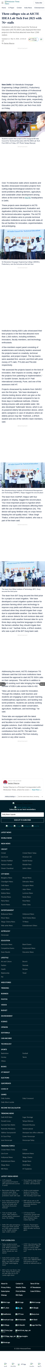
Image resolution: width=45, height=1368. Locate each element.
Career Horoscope (28, 1147)
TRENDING (5, 999)
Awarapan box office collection (32, 1143)
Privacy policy (6, 1298)
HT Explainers (27, 1179)
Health (3, 980)
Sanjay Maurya (9, 43)
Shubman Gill (26, 867)
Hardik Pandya (27, 871)
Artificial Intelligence (11, 796)
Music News (5, 929)
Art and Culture (6, 972)
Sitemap (4, 1306)
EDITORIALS (5, 1043)
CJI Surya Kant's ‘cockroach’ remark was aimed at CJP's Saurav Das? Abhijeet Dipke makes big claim (32, 1227)
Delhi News (5, 896)
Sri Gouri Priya (6, 1147)
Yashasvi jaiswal (27, 1139)
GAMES (3, 1105)
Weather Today (21, 1298)
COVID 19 (4, 1100)
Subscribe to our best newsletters (22, 818)
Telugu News (5, 1176)
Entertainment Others (29, 936)
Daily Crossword (28, 1109)
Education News (28, 963)
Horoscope (5, 946)
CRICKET (4, 860)
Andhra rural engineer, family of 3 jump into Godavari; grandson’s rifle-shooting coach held (32, 1203)
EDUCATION (5, 951)
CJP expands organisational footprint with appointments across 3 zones (11, 1193)
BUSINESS (4, 1004)
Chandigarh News (7, 892)
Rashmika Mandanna (8, 1139)
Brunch (24, 972)
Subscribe (38, 3)
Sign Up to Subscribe (22, 829)
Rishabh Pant (26, 875)
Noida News (26, 908)
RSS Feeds (19, 1306)
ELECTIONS (5, 1088)
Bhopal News (26, 888)
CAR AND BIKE (6, 1049)
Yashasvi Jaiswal (6, 875)
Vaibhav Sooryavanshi (8, 1143)
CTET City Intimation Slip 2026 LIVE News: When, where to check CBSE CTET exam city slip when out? (33, 1258)
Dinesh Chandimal (7, 879)
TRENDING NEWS (7, 1124)
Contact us (19, 1294)
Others (3, 1072)
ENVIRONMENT (6, 1027)
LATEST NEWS (6, 843)
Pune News (26, 911)
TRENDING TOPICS (8, 1156)
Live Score (4, 867)
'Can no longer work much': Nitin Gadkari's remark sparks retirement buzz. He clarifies (11, 1226)
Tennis (24, 1068)
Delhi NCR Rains (6, 1128)
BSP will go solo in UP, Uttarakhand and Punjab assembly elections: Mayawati (32, 1214)
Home (4, 8)
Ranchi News (5, 915)
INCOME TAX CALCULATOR (10, 1118)
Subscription (5, 1302)
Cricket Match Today (29, 864)
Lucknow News (27, 904)
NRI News (4, 1179)
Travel (24, 984)
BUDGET (4, 1021)
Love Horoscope (6, 1151)
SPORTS (4, 1060)
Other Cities (26, 915)
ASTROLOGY (5, 942)
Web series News (7, 936)
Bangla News (26, 1172)
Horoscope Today (28, 1151)
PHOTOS (4, 1010)
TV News (25, 932)
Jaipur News (26, 900)
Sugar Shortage (27, 1128)
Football (25, 1064)
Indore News (5, 900)
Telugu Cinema (27, 1168)
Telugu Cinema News (8, 932)
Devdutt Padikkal (7, 871)
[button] (2, 2)
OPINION (4, 1038)
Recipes (25, 980)
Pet (2, 987)
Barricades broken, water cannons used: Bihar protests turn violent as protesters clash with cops (11, 1203)
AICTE (28, 198)
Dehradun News (28, 892)
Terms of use (34, 1294)
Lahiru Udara (26, 879)
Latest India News (9, 1187)
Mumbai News (6, 908)
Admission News (6, 955)
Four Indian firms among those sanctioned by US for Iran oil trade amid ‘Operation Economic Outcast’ (10, 1215)
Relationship (5, 984)
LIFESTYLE (4, 968)
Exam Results (5, 963)
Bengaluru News (6, 888)
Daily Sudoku (5, 1109)
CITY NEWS (5, 885)
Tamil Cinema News (29, 929)
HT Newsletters (35, 1298)
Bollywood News (6, 925)
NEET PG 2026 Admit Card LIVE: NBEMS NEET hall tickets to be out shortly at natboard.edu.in (32, 1271)
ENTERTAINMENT (7, 921)
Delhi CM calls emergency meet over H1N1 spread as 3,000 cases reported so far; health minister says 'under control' (11, 1239)
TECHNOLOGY (6, 1055)
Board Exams (26, 955)
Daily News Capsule (8, 823)
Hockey (3, 1068)
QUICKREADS (6, 1094)
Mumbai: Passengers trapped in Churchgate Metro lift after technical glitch (32, 1238)
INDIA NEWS (5, 854)
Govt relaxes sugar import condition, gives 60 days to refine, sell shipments (33, 1192)
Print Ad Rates (20, 1302)
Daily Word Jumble (7, 1113)
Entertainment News (8, 1172)
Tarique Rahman (27, 1132)
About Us (4, 1294)
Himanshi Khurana (28, 1136)
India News (28, 8)
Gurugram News (28, 896)
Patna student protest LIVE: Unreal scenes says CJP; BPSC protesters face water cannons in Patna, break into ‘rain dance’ (11, 1259)
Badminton (5, 1064)
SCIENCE (4, 1032)
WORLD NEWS (6, 849)
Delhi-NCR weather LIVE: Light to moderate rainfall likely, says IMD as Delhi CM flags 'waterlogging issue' (11, 1272)
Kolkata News (5, 904)
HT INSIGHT (5, 1083)
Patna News (5, 911)
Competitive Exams (7, 959)
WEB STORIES (6, 993)
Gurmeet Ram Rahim (8, 1136)
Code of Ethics (35, 1302)
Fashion (3, 976)
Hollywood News (28, 925)
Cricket (19, 8)
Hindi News (26, 1176)
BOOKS (3, 1077)
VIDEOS (4, 1015)
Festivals (25, 976)
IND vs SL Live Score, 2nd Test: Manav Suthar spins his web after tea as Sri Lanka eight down (11, 1283)
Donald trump (6, 1132)
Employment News (28, 959)
